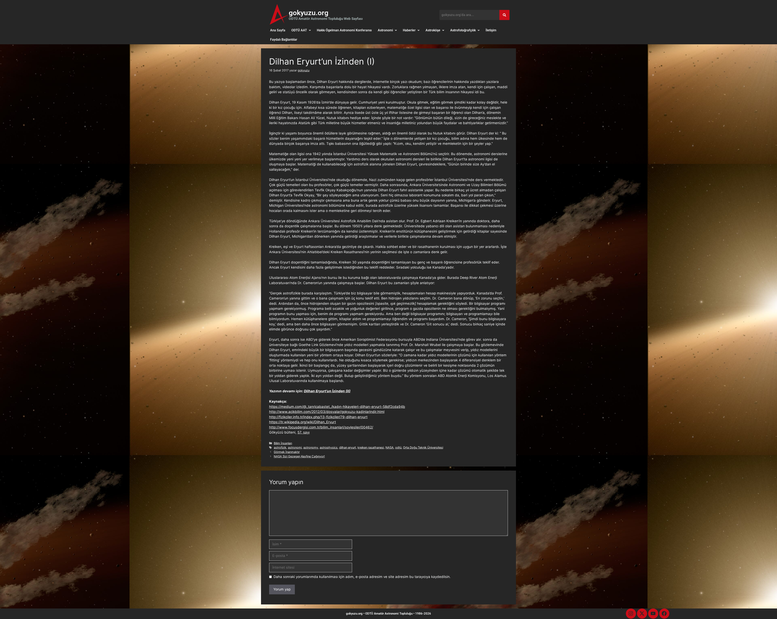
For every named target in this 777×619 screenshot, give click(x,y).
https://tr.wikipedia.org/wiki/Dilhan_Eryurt (302, 422)
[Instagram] (631, 613)
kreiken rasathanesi (371, 447)
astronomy (310, 447)
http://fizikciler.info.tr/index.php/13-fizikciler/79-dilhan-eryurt (318, 417)
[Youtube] (653, 613)
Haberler (409, 30)
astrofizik (280, 447)
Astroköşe (433, 30)
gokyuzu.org (308, 13)
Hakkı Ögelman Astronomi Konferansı (344, 30)
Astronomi (385, 30)
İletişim (491, 30)
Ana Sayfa (277, 30)
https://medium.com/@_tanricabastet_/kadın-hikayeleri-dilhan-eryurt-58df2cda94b (337, 407)
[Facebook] (664, 613)
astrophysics (329, 447)
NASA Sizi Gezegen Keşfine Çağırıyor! (299, 456)
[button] (301, 30)
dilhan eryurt (347, 447)
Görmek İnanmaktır (287, 452)
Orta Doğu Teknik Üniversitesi (423, 447)
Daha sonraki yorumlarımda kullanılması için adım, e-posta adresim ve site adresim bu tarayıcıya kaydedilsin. (362, 577)
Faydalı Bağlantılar (283, 39)
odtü (398, 447)
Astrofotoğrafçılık (463, 30)
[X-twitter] (642, 613)
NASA (389, 447)
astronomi (295, 447)
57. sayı (303, 432)
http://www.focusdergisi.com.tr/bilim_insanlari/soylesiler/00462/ (321, 427)
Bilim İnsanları (283, 443)
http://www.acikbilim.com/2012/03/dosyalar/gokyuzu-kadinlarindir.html (326, 412)
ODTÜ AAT (299, 30)
